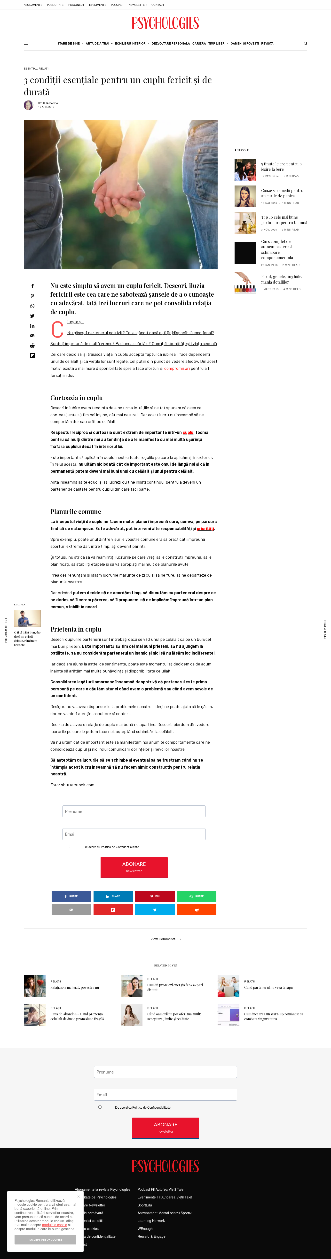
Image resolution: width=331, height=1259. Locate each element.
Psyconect (76, 5)
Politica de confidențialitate (95, 1236)
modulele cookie (54, 1224)
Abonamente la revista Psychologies (102, 1189)
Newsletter (138, 5)
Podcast (117, 5)
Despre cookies (87, 1228)
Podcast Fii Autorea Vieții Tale (160, 1189)
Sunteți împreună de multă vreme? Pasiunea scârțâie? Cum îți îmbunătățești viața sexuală (133, 343)
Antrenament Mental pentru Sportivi (165, 1212)
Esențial (30, 68)
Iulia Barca (50, 103)
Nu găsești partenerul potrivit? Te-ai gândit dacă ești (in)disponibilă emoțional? (140, 332)
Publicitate (55, 5)
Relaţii (44, 68)
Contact (157, 5)
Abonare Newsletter (90, 1205)
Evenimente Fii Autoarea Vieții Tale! (165, 1197)
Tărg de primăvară (89, 1212)
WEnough (145, 1228)
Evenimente (97, 5)
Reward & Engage (152, 1236)
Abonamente (33, 5)
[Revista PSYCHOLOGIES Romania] (165, 23)
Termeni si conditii (88, 1220)
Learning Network (151, 1220)
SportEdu (145, 1205)
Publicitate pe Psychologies (96, 1197)
